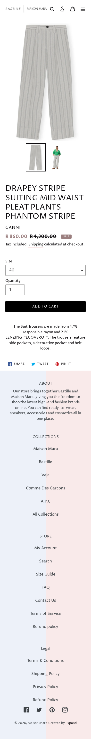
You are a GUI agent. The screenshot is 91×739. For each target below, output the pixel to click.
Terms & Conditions (45, 660)
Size (8, 261)
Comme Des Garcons (45, 488)
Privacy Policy (45, 687)
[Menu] (83, 8)
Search (45, 561)
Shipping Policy (45, 673)
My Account (45, 548)
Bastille (45, 462)
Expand (71, 723)
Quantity (13, 280)
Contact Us (45, 600)
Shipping (35, 244)
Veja (45, 475)
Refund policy (45, 626)
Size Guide (45, 574)
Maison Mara (45, 449)
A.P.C (45, 501)
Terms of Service (45, 613)
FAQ (45, 587)
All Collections (46, 514)
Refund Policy (45, 700)
